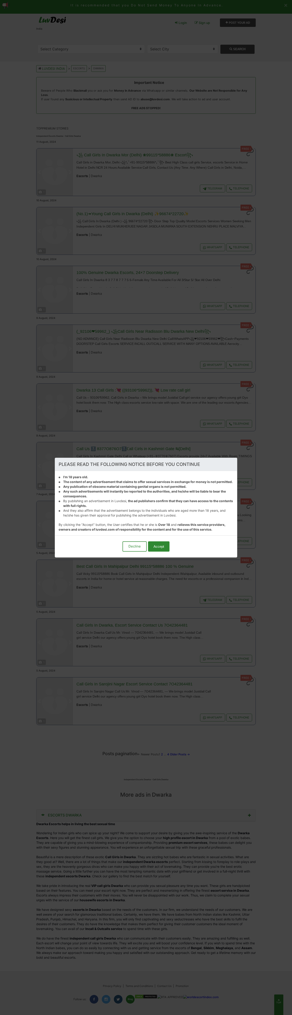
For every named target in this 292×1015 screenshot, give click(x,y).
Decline (134, 546)
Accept (159, 546)
